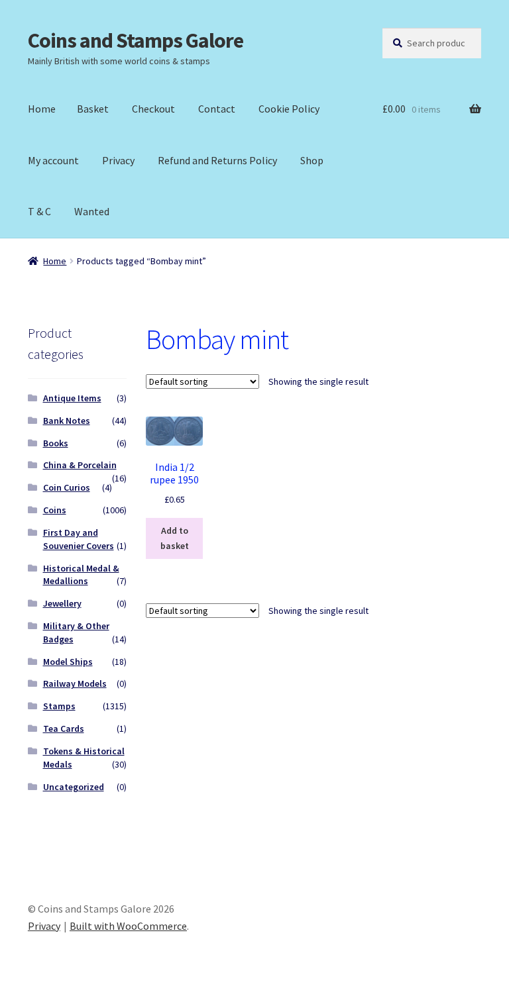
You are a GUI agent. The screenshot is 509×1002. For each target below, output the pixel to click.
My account (53, 160)
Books (55, 443)
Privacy (118, 160)
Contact (216, 108)
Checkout (153, 108)
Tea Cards (63, 728)
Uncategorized (73, 787)
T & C (39, 211)
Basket (93, 108)
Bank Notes (66, 420)
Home (42, 108)
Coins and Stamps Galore (135, 40)
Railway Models (75, 683)
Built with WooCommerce (128, 925)
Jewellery (62, 603)
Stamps (59, 706)
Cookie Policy (288, 108)
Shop (311, 160)
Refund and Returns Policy (217, 160)
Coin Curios (66, 487)
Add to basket (174, 538)
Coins (54, 510)
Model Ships (68, 662)
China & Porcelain (80, 465)
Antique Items (72, 398)
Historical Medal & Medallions (81, 574)
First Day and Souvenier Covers (78, 539)
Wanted (91, 211)
